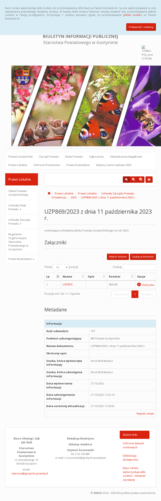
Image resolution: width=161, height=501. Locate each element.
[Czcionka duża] (140, 179)
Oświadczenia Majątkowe (126, 156)
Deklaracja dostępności (130, 457)
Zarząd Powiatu (49, 156)
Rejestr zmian (145, 413)
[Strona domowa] (49, 193)
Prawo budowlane (78, 165)
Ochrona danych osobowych (133, 445)
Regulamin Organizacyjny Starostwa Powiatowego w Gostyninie (18, 241)
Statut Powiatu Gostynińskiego (18, 193)
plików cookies (132, 15)
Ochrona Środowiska (47, 165)
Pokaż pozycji (61, 267)
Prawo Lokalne (17, 165)
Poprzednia (121, 294)
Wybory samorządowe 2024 (113, 165)
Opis (91, 276)
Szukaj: (117, 267)
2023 (74, 197)
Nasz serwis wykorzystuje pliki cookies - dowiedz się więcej (134, 474)
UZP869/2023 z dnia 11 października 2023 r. (108, 197)
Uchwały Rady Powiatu (17, 207)
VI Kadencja (58, 197)
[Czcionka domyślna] (126, 179)
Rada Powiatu (74, 156)
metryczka (148, 284)
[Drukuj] (149, 179)
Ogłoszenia (96, 156)
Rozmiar (115, 276)
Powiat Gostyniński (20, 156)
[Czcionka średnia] (133, 179)
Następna (147, 294)
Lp (48, 276)
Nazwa (67, 276)
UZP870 (67, 284)
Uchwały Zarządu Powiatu (19, 221)
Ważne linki (130, 435)
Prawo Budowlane (20, 259)
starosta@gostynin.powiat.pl (30, 473)
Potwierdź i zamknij (141, 27)
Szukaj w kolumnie (143, 256)
